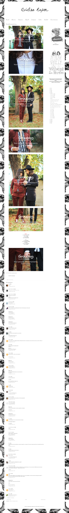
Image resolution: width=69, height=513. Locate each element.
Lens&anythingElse (10, 356)
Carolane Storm (10, 301)
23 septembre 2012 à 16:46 (11, 463)
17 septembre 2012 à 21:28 (11, 350)
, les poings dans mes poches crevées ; (54, 99)
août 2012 (51, 109)
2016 (50, 89)
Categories (20, 19)
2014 (50, 90)
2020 (50, 88)
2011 (50, 119)
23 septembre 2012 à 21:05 (11, 470)
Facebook (46, 19)
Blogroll (27, 19)
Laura (9, 418)
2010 (50, 120)
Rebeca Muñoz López (11, 454)
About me (14, 19)
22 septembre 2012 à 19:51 (11, 440)
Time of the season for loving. (53, 103)
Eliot (9, 443)
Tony (25, 239)
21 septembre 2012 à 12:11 (11, 435)
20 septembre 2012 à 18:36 (11, 429)
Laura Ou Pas (10, 432)
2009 (50, 121)
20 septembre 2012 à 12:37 (11, 424)
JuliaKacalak (10, 365)
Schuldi (9, 344)
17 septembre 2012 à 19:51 (11, 286)
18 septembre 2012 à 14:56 (11, 399)
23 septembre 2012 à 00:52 (11, 451)
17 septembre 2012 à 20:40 (11, 329)
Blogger (43, 506)
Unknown (9, 339)
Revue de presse (54, 19)
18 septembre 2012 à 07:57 (11, 387)
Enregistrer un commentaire (10, 497)
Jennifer (9, 376)
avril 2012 (51, 114)
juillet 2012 (51, 110)
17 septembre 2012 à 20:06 (11, 291)
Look (9, 279)
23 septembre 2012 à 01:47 (11, 458)
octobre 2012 (52, 96)
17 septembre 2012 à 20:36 (11, 324)
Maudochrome (10, 306)
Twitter (40, 19)
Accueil (7, 19)
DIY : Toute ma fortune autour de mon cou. (55, 105)
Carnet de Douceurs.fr (11, 427)
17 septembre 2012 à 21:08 (11, 336)
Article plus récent (8, 499)
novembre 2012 (52, 95)
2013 (50, 91)
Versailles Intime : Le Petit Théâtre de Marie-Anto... (56, 104)
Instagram (33, 19)
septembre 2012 (52, 97)
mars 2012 (51, 115)
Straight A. (51, 98)
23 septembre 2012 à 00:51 (11, 446)
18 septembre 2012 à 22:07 (11, 404)
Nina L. (9, 493)
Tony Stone (11, 279)
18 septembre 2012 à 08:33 (11, 394)
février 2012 (51, 116)
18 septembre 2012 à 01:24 (11, 382)
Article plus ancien (43, 499)
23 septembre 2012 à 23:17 (11, 477)
